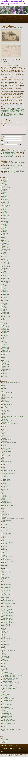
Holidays (4, 509)
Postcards (6, 114)
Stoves (3, 663)
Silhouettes (4, 649)
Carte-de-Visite (5, 430)
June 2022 (4, 225)
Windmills (4, 726)
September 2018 (6, 281)
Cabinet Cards (5, 422)
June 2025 (4, 180)
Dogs (3, 457)
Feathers (4, 474)
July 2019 (4, 269)
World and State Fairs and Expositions (11, 729)
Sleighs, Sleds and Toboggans (9, 650)
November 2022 (5, 218)
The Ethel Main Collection (8, 679)
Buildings (4, 417)
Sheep (3, 646)
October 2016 (5, 315)
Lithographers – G (6, 545)
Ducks (3, 466)
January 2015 (5, 345)
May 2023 (4, 211)
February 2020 (5, 259)
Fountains (4, 486)
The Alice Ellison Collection (8, 673)
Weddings (4, 725)
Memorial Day (5, 550)
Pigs (3, 596)
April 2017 (4, 306)
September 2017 (6, 299)
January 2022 (5, 233)
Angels (3, 387)
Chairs (3, 435)
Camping (4, 426)
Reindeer (4, 628)
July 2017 (4, 301)
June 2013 (4, 373)
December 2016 (5, 312)
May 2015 (4, 339)
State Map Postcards (7, 657)
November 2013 (5, 366)
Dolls (3, 458)
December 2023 (5, 201)
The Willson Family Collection (9, 688)
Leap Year (4, 534)
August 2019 (5, 268)
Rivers (3, 634)
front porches (6, 108)
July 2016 (4, 319)
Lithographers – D (6, 543)
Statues (3, 659)
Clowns (3, 444)
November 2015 (5, 331)
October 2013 (5, 367)
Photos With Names (6, 593)
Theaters (4, 691)
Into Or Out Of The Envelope (8, 523)
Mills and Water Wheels (7, 556)
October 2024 (5, 186)
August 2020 (5, 250)
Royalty (3, 637)
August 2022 (5, 222)
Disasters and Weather (7, 455)
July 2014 (4, 354)
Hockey (3, 508)
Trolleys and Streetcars (7, 704)
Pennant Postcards (6, 587)
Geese (3, 493)
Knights (3, 526)
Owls (3, 580)
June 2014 (4, 356)
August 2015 (5, 335)
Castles (3, 432)
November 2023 (5, 202)
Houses (11, 113)
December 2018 (5, 277)
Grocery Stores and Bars (7, 502)
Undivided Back (5, 711)
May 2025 (4, 181)
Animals (4, 388)
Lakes (3, 531)
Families (4, 471)
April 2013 (4, 376)
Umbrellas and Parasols (7, 708)
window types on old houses (6, 111)
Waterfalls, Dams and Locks (8, 723)
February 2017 (5, 309)
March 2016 (4, 325)
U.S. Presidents (5, 707)
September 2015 (6, 334)
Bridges (4, 413)
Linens (3, 539)
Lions (3, 540)
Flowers (4, 483)
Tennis (3, 670)
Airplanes (4, 384)
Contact (11, 16)
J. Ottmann (4, 524)
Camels (4, 425)
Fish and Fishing (6, 480)
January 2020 (5, 260)
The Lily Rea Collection (7, 685)
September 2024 (6, 187)
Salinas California (6, 638)
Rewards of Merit (6, 632)
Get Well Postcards (6, 496)
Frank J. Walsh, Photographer (9, 155)
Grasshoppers (5, 501)
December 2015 (5, 329)
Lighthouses (5, 537)
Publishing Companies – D (8, 610)
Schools (4, 641)
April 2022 (4, 228)
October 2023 (5, 203)
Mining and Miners (6, 559)
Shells (3, 647)
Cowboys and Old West (7, 448)
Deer (3, 454)
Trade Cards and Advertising (8, 698)
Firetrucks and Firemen (7, 477)
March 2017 (4, 307)
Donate (16, 16)
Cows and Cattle (6, 449)
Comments (5, 741)
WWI (3, 730)
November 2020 (5, 246)
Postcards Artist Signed (7, 600)
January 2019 (5, 275)
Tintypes (4, 692)
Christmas (4, 441)
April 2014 (4, 359)
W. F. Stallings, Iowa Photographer (10, 150)
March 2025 (4, 184)
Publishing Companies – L (8, 618)
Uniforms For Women (7, 713)
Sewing (3, 643)
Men (3, 552)
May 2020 (4, 255)
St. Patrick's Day (6, 656)
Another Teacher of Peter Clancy (9, 156)
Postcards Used (5, 605)
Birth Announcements (7, 404)
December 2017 (5, 294)
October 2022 (5, 220)
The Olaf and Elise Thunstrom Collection (11, 687)
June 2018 (4, 285)
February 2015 (5, 344)
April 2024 (4, 195)
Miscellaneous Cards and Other (9, 561)
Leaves (3, 536)
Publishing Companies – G (8, 612)
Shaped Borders (6, 644)
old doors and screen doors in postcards (13, 109)
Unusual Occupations (7, 716)
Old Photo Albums (6, 577)
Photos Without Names (7, 594)
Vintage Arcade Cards (7, 719)
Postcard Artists (5, 597)
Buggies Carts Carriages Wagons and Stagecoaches (14, 416)
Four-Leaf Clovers (6, 488)
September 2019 (6, 266)
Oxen (3, 581)
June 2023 (4, 209)
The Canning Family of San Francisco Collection (13, 675)
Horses (3, 511)
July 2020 (4, 252)
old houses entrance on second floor (17, 110)
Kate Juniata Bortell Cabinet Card (9, 153)
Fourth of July (5, 489)
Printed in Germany (6, 606)
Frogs (3, 490)
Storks (3, 662)
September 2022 (6, 221)
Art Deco (4, 390)
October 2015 (5, 332)
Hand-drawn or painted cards (8, 505)
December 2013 (5, 364)
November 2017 (5, 296)
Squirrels (4, 654)
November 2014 (5, 348)
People (2, 114)
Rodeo (3, 635)
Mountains (4, 567)
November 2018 (5, 278)
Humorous (4, 517)
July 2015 (4, 337)
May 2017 (4, 304)
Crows (3, 452)
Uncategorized (5, 710)
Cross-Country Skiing (7, 451)
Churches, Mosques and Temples (9, 442)
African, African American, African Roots (11, 382)
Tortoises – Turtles (6, 694)
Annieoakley (19, 27)
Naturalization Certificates (8, 572)
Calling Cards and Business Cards (10, 423)
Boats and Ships (6, 407)
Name (2, 136)
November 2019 (5, 263)
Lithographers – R (6, 546)
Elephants (4, 469)
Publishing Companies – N (8, 621)
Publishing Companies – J (8, 615)
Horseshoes (5, 512)
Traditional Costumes (7, 700)
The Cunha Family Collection (8, 676)
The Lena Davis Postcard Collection (10, 684)
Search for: (2, 144)
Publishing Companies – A (8, 609)
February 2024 (5, 198)
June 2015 (4, 338)
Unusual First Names (7, 714)
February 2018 (5, 291)
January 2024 (5, 199)
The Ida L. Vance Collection (8, 681)
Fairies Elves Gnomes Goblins (9, 470)
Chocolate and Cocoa (7, 439)
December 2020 (5, 244)
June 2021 (4, 236)
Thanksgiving (5, 672)
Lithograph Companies (7, 542)
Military (3, 555)
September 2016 (6, 316)
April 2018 (4, 288)
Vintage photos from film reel (8, 720)
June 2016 (4, 320)
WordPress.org (5, 742)
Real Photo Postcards (7, 627)
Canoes (4, 429)
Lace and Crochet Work (18, 113)
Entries (5, 739)
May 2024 (4, 193)
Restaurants (5, 631)
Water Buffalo (5, 722)
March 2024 (4, 196)
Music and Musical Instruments (9, 569)
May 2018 (4, 287)
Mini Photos (4, 558)
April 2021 (4, 239)
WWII (3, 732)
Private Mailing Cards (7, 607)
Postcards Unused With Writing (15, 114)
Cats (3, 433)
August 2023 (5, 206)
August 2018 (5, 282)
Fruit (3, 492)
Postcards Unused (6, 602)
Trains (3, 701)
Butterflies (4, 419)
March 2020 (4, 258)
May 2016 (4, 322)
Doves (3, 464)
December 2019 (5, 262)
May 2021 (4, 237)
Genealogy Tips (5, 495)
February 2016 (5, 326)
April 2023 (4, 212)
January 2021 (5, 243)
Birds (3, 403)
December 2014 (5, 347)
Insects (3, 521)
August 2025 (5, 179)
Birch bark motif (5, 401)
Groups (3, 504)
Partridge (4, 586)
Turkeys (4, 706)
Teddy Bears (5, 669)
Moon (3, 564)
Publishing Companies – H (8, 613)
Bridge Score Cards (6, 411)
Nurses (3, 575)
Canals (3, 428)
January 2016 (5, 328)
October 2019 (5, 265)
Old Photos (4, 578)
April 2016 (4, 323)
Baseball (4, 395)
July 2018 (4, 284)
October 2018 (5, 280)
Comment (3, 125)
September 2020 (6, 249)
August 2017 (5, 300)
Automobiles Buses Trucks (8, 392)
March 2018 (4, 290)
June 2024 (4, 192)
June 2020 (4, 253)
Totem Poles (5, 695)
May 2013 (4, 375)
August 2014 (5, 353)
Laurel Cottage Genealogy (11, 754)
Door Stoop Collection (7, 461)
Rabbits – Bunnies (6, 625)
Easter (3, 467)
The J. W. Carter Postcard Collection (10, 682)
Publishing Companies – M (8, 619)
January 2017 (5, 310)
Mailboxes (4, 549)
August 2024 (5, 189)
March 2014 (4, 360)
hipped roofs (11, 108)
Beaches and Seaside (7, 397)
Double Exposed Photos (7, 463)
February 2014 (5, 361)
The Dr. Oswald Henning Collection (10, 678)
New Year (4, 574)
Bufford (3, 414)
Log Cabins (4, 548)
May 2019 (4, 271)
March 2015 (4, 342)
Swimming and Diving (7, 668)
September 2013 (6, 369)
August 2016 (5, 318)
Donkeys (4, 460)
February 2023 (5, 215)
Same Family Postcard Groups (9, 640)
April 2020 (4, 256)
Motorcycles (4, 565)
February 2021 (5, 241)
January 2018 (5, 293)
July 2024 (4, 190)
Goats (3, 499)
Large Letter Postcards (7, 533)
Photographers (5, 591)
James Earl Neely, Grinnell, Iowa (9, 152)
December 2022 (5, 217)
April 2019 (4, 272)
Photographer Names (7, 590)
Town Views (5, 697)
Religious (4, 629)
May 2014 (4, 357)
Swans (3, 666)
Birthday (4, 406)
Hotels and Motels (6, 514)
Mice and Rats (5, 553)
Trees (3, 703)
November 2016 (5, 313)
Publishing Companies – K (8, 616)
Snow (3, 651)
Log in (3, 738)
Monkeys (4, 562)
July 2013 (4, 372)
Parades (4, 583)
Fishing (3, 482)
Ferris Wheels (5, 476)
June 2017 (4, 303)
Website (3, 140)
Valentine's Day (5, 717)
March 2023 (4, 214)
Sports (3, 653)
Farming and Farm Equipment (9, 473)
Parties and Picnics (6, 584)
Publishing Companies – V (8, 624)
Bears (3, 398)
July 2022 (4, 224)
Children (7, 113)
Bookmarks (4, 409)
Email (2, 138)
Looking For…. (20, 18)
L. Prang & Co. (5, 527)
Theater (4, 689)
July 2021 (4, 234)
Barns (3, 394)
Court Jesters (5, 447)
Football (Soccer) (6, 485)
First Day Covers (6, 479)
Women (9, 115)
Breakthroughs (5, 410)
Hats (3, 507)
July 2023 (4, 208)
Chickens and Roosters (7, 436)
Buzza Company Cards (7, 420)
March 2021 (4, 240)
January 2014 (5, 363)
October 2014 (5, 350)
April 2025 (4, 183)
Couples (4, 445)
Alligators (4, 385)
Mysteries (4, 571)
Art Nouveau (5, 391)
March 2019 (4, 274)
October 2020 (5, 247)
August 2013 (5, 370)
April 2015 (4, 341)
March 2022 (4, 230)
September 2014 (6, 351)
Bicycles (4, 400)
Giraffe (3, 498)
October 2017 (5, 297)
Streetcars (4, 665)
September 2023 (6, 205)
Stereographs (5, 660)
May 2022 (4, 227)
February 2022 (5, 231)
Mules (3, 568)
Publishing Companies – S (8, 622)
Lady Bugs (4, 530)
